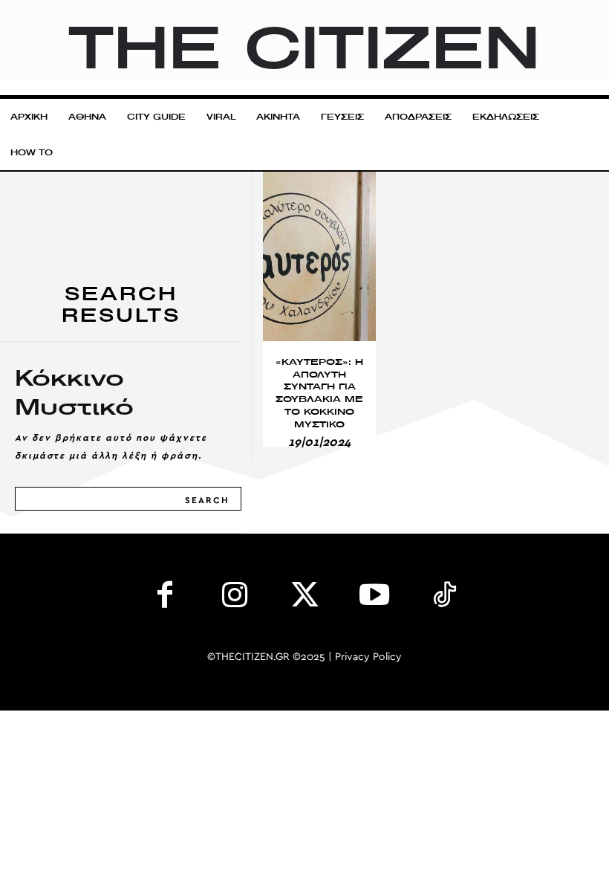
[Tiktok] (444, 598)
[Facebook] (165, 598)
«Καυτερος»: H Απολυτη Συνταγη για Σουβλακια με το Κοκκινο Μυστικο (319, 393)
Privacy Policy (368, 657)
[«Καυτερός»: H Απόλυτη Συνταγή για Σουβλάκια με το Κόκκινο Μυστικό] (319, 256)
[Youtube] (374, 598)
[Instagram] (234, 598)
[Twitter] (304, 598)
